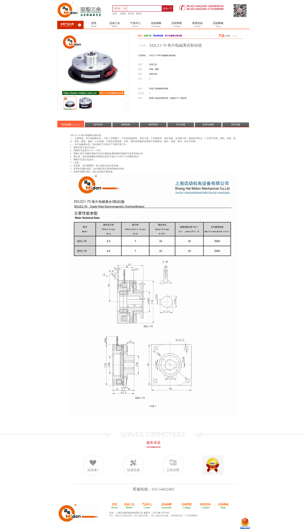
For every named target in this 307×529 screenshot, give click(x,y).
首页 (140, 36)
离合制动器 (158, 36)
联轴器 (123, 13)
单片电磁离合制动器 (173, 36)
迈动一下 (167, 8)
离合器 (131, 13)
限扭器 (139, 13)
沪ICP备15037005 (161, 513)
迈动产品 (147, 36)
